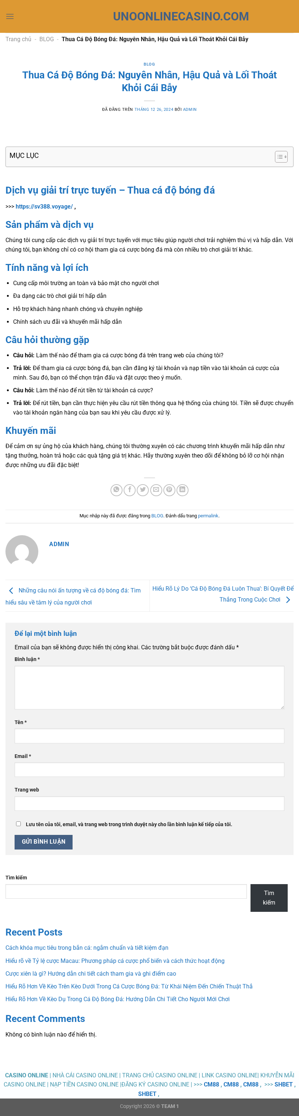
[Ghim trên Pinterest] (169, 490)
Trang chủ (18, 39)
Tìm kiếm (16, 878)
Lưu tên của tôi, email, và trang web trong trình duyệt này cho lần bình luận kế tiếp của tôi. (129, 824)
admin (190, 109)
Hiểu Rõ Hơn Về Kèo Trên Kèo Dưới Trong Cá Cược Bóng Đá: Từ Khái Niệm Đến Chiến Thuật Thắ (129, 986)
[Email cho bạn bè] (156, 490)
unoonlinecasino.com (149, 16)
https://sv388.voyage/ (44, 206)
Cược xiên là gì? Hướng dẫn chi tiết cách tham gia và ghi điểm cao (90, 973)
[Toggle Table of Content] (277, 157)
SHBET (284, 1084)
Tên (21, 722)
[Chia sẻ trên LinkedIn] (182, 490)
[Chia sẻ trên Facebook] (130, 490)
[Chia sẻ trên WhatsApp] (116, 490)
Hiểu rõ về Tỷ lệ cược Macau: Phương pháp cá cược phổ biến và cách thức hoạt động (115, 960)
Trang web (27, 790)
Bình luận (27, 659)
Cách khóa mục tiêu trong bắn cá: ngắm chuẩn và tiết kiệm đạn (86, 947)
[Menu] (9, 16)
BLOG (46, 39)
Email (23, 756)
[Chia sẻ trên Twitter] (143, 490)
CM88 (211, 1084)
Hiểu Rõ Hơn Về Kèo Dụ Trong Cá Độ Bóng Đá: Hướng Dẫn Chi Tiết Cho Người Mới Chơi (117, 999)
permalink (208, 515)
